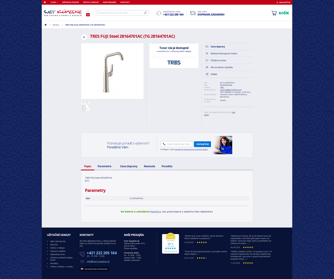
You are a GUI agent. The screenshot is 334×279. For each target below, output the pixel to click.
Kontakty (125, 2)
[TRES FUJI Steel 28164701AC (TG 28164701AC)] (112, 71)
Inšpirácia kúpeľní (70, 2)
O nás (53, 2)
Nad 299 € (211, 13)
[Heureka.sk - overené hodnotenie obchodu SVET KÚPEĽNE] (170, 253)
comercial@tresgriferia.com (230, 90)
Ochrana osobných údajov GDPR (61, 258)
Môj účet (54, 244)
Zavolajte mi (202, 144)
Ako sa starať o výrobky (222, 67)
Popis (87, 166)
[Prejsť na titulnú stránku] (63, 13)
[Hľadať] (145, 12)
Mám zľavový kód (57, 241)
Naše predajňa (109, 2)
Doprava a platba (57, 251)
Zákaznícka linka (173, 13)
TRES (222, 87)
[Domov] (46, 2)
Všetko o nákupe (91, 2)
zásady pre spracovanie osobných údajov (191, 149)
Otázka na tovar (218, 60)
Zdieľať (214, 74)
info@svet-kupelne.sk (98, 261)
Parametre (106, 166)
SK (88, 15)
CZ (88, 11)
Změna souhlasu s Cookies (61, 266)
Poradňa (167, 166)
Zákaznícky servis (57, 254)
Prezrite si (155, 211)
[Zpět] (84, 37)
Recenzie (149, 166)
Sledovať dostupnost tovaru (224, 53)
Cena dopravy (128, 166)
